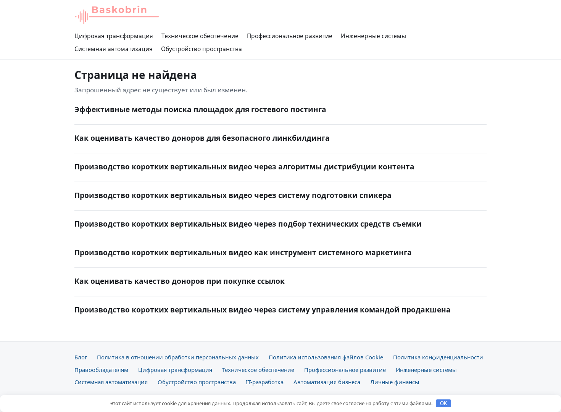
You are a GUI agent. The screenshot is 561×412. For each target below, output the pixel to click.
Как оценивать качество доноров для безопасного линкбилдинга (202, 138)
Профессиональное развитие (289, 36)
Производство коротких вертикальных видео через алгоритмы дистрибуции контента (244, 166)
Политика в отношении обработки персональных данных (178, 357)
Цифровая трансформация (113, 36)
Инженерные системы (373, 36)
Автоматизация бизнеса (326, 382)
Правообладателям (101, 369)
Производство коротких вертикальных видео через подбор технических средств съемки (248, 224)
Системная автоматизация (113, 49)
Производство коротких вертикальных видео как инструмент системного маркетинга (243, 252)
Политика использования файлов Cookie (326, 357)
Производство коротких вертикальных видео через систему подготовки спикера (233, 195)
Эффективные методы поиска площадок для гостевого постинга (200, 109)
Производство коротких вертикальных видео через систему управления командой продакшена (262, 309)
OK (443, 403)
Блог (80, 357)
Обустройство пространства (201, 49)
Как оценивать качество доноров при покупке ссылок (179, 281)
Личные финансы (394, 382)
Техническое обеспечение (200, 36)
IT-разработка (265, 382)
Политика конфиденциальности (438, 357)
